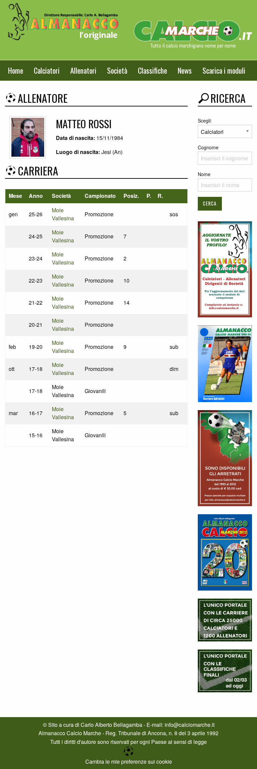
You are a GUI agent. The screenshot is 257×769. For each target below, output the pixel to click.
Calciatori (47, 70)
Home (15, 70)
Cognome (208, 147)
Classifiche (152, 70)
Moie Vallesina (63, 214)
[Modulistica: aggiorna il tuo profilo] (225, 269)
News (185, 70)
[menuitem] (15, 70)
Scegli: (205, 120)
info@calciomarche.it (190, 724)
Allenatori (83, 70)
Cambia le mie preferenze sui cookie (128, 761)
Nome (204, 174)
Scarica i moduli (223, 70)
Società (117, 70)
